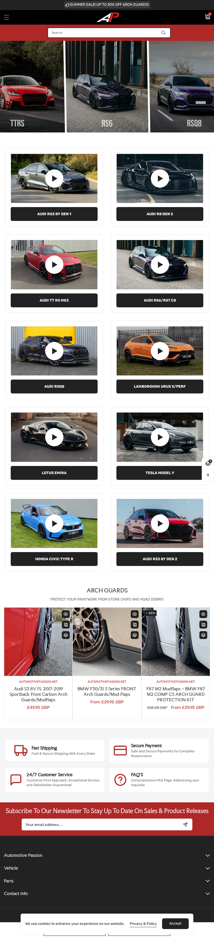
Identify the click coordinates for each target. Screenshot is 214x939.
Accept (175, 923)
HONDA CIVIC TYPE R (54, 559)
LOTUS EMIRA (54, 473)
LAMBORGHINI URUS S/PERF (160, 386)
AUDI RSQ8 (54, 386)
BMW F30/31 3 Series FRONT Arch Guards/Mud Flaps (81, 691)
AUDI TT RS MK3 (54, 300)
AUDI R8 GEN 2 (160, 214)
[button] (9, 17)
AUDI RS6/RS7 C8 (160, 300)
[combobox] (109, 32)
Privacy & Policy (143, 923)
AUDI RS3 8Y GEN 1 (54, 214)
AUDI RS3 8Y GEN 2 (160, 559)
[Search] (163, 32)
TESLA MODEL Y (160, 473)
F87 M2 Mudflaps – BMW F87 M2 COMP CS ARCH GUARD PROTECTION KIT (150, 694)
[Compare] (40, 635)
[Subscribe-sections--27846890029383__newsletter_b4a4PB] (185, 824)
